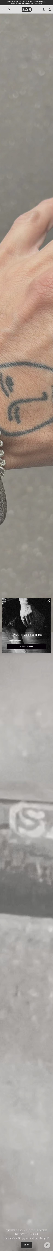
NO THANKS (26, 651)
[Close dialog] (48, 600)
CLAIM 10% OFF (26, 647)
